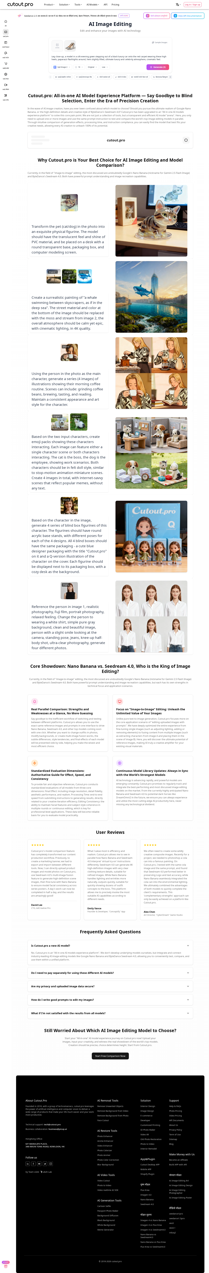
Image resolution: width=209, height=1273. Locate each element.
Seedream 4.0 (147, 1204)
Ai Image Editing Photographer (177, 1191)
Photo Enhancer (105, 1136)
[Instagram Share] (51, 1164)
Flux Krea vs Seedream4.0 (152, 1246)
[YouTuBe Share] (39, 1164)
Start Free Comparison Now (110, 1056)
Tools (77, 4)
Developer (145, 1120)
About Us (173, 1125)
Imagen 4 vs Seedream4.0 (152, 1229)
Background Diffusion (107, 1215)
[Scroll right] (170, 77)
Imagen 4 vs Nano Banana (153, 1220)
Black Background (106, 1220)
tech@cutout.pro (52, 1124)
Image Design (147, 1111)
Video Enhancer (104, 1145)
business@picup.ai (58, 1129)
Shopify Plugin (147, 1174)
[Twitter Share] (45, 1164)
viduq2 (172, 1232)
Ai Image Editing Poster (180, 1197)
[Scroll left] (50, 77)
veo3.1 (172, 1227)
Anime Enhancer (105, 1141)
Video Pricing (175, 1115)
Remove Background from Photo (112, 1115)
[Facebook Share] (33, 1164)
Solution (63, 4)
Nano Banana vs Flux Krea (153, 1242)
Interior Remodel (148, 1148)
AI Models (92, 4)
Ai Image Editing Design (181, 1185)
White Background (106, 1225)
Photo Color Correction (108, 1159)
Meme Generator (105, 1229)
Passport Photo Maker (107, 1210)
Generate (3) (159, 67)
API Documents (176, 1120)
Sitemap (173, 1139)
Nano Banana (147, 1199)
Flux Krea (144, 1190)
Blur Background (105, 1164)
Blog (171, 1144)
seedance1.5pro (177, 1218)
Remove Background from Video (112, 1111)
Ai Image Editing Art (179, 1180)
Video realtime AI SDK (107, 1190)
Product (48, 4)
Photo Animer (103, 1155)
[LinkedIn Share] (28, 1164)
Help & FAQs (175, 1106)
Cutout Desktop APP (149, 1164)
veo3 (171, 1223)
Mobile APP (145, 1169)
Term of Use (175, 1134)
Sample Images (161, 42)
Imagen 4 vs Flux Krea (151, 1225)
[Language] (178, 4)
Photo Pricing (175, 1111)
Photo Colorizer (104, 1150)
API (105, 4)
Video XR (144, 1134)
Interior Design (147, 1106)
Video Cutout (103, 1180)
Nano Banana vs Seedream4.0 (148, 1236)
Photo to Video (104, 1185)
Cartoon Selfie (104, 1206)
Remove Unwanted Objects (110, 1106)
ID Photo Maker (147, 1129)
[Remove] (73, 42)
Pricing (115, 4)
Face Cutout (103, 1120)
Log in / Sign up (192, 4)
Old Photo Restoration (151, 1139)
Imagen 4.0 (145, 1194)
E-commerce (146, 1115)
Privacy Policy (175, 1129)
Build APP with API (178, 1164)
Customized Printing (150, 1125)
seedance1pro (176, 1213)
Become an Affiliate (178, 1159)
